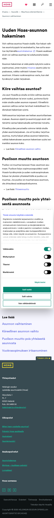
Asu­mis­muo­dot (8, 441)
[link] (34, 4)
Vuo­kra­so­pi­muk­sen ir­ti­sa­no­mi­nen (24, 350)
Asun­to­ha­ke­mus (9, 461)
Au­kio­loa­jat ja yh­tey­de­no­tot (14, 407)
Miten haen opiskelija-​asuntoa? (15, 427)
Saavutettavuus (10, 500)
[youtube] (15, 490)
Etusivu (5, 12)
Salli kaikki (27, 289)
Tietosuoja (32, 500)
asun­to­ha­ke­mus (24, 51)
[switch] (47, 257)
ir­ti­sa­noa (31, 68)
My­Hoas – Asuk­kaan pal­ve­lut (14, 465)
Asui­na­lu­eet (7, 436)
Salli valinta (27, 296)
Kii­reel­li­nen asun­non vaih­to (28, 149)
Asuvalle (14, 12)
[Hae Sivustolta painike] (42, 4)
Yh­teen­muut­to (22, 189)
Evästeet (22, 500)
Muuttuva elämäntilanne (31, 12)
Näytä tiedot (40, 282)
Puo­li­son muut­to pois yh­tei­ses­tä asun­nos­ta (23, 341)
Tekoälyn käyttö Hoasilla (41, 505)
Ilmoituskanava (45, 500)
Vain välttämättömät (27, 303)
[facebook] (4, 490)
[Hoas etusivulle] (7, 4)
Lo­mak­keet (7, 470)
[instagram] (9, 490)
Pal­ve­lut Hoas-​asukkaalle (13, 431)
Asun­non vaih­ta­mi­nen (17, 323)
